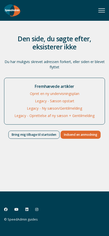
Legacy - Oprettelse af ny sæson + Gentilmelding (54, 115)
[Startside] (12, 10)
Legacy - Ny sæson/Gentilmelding (54, 108)
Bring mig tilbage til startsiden (34, 134)
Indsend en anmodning (80, 134)
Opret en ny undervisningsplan (54, 93)
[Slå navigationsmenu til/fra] (101, 10)
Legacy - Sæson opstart (54, 101)
